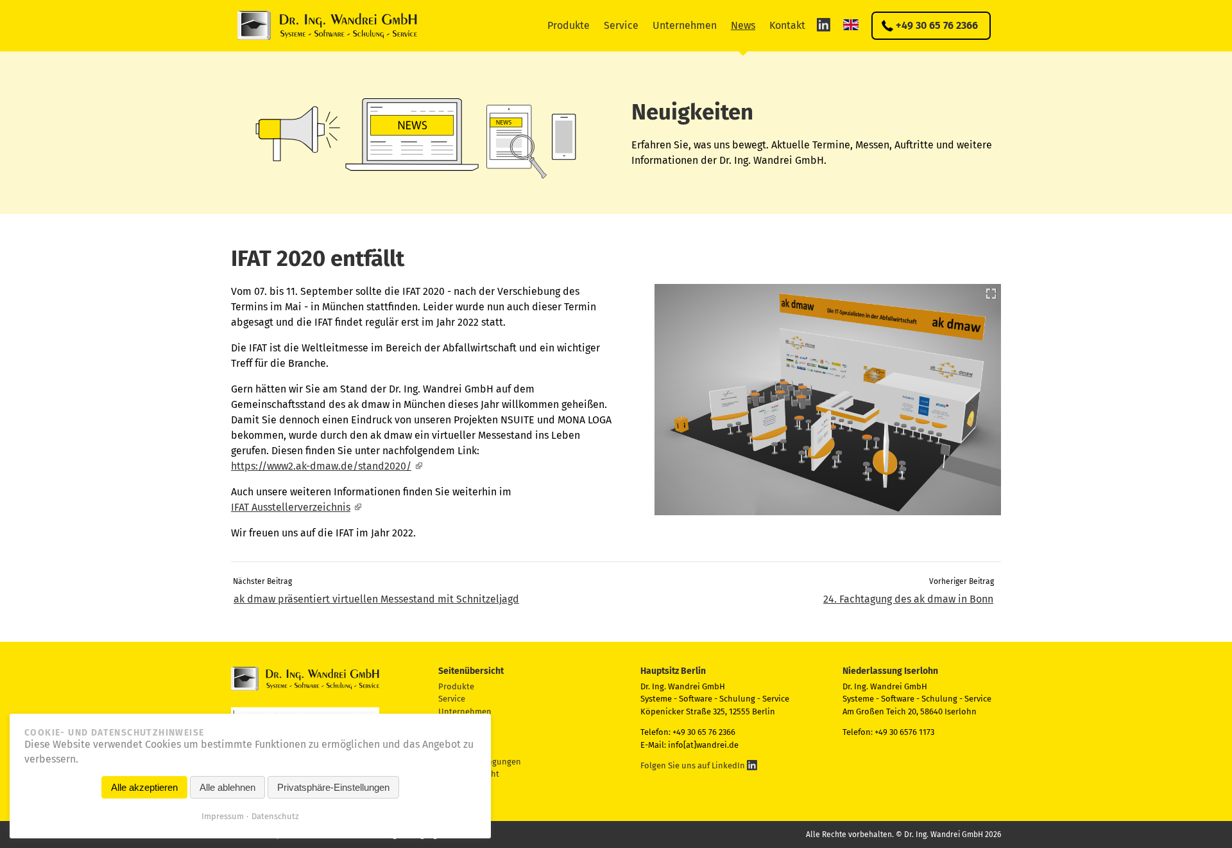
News (743, 25)
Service (621, 25)
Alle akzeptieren (144, 787)
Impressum (222, 816)
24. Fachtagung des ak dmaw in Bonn (908, 599)
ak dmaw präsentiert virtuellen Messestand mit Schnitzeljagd (376, 599)
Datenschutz (275, 816)
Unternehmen (685, 25)
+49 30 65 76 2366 (937, 25)
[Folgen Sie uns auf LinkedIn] (823, 24)
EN (851, 24)
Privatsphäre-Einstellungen (333, 787)
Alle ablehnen (227, 787)
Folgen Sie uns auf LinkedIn (693, 765)
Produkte (568, 25)
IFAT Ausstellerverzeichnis (290, 507)
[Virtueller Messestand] (827, 399)
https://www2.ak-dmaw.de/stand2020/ (321, 466)
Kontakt (787, 25)
